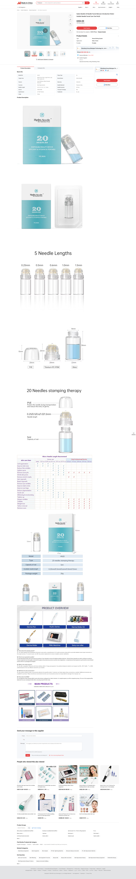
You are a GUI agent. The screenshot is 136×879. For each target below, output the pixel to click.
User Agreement (76, 873)
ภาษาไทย (91, 870)
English (35, 870)
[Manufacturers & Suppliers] (24, 2)
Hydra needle (96, 836)
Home (18, 10)
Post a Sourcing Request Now (56, 755)
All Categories (22, 7)
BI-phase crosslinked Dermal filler (49, 830)
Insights (103, 868)
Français (49, 870)
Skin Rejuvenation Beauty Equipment (97, 857)
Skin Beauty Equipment (42, 10)
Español (39, 870)
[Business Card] (117, 74)
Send (28, 755)
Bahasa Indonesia (107, 870)
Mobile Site (99, 868)
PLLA (95, 830)
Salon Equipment (35, 851)
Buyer (86, 7)
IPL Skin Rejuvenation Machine (88, 851)
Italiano (61, 870)
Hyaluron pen (71, 836)
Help (94, 7)
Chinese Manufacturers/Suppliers (51, 868)
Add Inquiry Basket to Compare (45, 59)
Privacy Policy (89, 873)
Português (44, 870)
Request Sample (102, 32)
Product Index (92, 868)
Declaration (82, 873)
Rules (118, 7)
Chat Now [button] (109, 28)
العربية (75, 870)
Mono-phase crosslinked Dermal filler (25, 830)
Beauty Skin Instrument (66, 857)
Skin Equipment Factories (44, 857)
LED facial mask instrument (23, 836)
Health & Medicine (24, 10)
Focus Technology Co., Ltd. (59, 873)
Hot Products (33, 868)
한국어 (79, 870)
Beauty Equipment (32, 10)
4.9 (101, 70)
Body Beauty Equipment (23, 851)
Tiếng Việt (100, 870)
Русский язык (55, 870)
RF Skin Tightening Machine (57, 851)
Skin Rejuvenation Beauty (80, 857)
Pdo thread (96, 833)
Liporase (44, 833)
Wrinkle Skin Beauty (112, 857)
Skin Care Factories (22, 857)
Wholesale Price (70, 868)
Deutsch (65, 870)
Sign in (117, 3)
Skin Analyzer (45, 851)
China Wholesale (62, 868)
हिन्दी (87, 870)
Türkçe (95, 870)
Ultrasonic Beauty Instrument (72, 851)
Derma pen (70, 833)
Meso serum (19, 833)
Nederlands (70, 870)
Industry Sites (77, 868)
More (18, 863)
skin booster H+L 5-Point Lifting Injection (77, 830)
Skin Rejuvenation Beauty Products (26, 861)
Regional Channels (84, 868)
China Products (40, 868)
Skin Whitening (33, 857)
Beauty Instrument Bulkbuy (42, 861)
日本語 (83, 870)
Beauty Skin (55, 857)
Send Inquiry (87, 28)
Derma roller (45, 836)
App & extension (101, 7)
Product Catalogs (37, 828)
